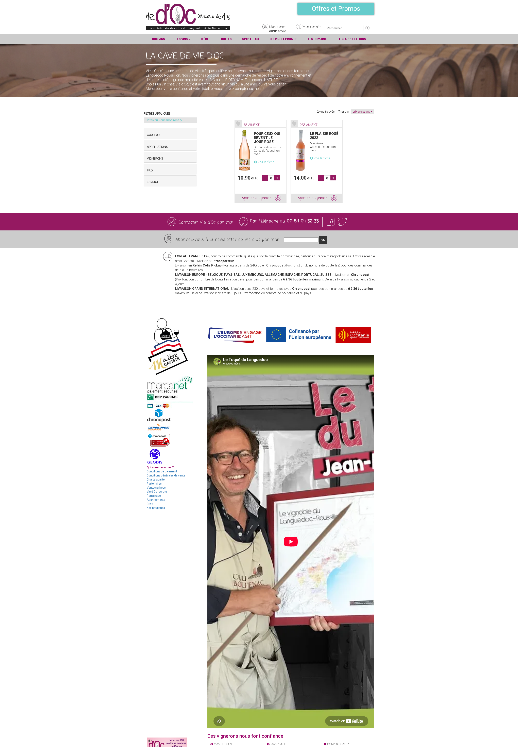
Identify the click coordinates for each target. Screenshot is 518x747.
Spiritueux (250, 39)
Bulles (226, 39)
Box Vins (158, 39)
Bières (205, 39)
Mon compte (312, 27)
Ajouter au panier (256, 198)
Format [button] (152, 182)
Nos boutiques (156, 507)
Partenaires (154, 483)
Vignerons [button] (155, 158)
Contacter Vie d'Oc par (206, 222)
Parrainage (154, 495)
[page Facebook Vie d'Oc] (331, 221)
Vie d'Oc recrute (157, 491)
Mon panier (277, 27)
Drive (150, 503)
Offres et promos (283, 39)
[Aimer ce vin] (238, 123)
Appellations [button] (157, 147)
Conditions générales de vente (166, 475)
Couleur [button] (153, 135)
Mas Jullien (222, 744)
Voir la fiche (265, 162)
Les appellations (352, 39)
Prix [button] (150, 170)
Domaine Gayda (337, 744)
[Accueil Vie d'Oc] (188, 16)
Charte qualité (156, 479)
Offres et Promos (336, 8)
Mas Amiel (278, 744)
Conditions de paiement (162, 471)
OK (323, 239)
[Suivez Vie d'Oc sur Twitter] (342, 221)
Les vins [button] (182, 39)
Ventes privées (156, 487)
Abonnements (156, 499)
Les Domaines (318, 39)
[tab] (170, 133)
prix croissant (361, 111)
